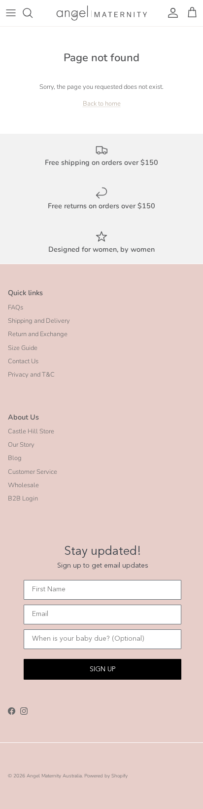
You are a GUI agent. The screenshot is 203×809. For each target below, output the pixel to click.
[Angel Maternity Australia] (101, 13)
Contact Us (23, 361)
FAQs (15, 307)
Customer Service (32, 471)
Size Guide (22, 348)
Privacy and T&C (31, 374)
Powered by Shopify (106, 775)
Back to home (102, 103)
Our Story (21, 444)
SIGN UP (103, 669)
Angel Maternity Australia (54, 775)
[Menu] (11, 13)
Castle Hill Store (31, 431)
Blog (15, 458)
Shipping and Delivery (39, 320)
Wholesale (23, 485)
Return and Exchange (38, 334)
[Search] (32, 13)
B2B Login (23, 498)
